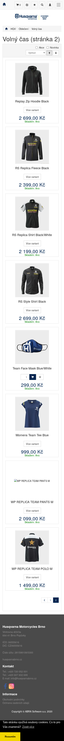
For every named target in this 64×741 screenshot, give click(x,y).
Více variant (32, 110)
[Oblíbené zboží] (35, 4)
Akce (41, 47)
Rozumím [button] (10, 736)
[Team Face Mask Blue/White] (32, 347)
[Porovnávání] (27, 4)
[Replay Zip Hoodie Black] (32, 80)
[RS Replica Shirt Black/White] (32, 213)
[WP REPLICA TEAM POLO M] (32, 547)
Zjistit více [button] (28, 726)
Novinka (54, 47)
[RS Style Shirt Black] (32, 280)
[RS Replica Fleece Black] (32, 147)
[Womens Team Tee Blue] (32, 414)
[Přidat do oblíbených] (40, 377)
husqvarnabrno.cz (12, 659)
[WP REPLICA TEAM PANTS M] (32, 481)
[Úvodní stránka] (6, 28)
